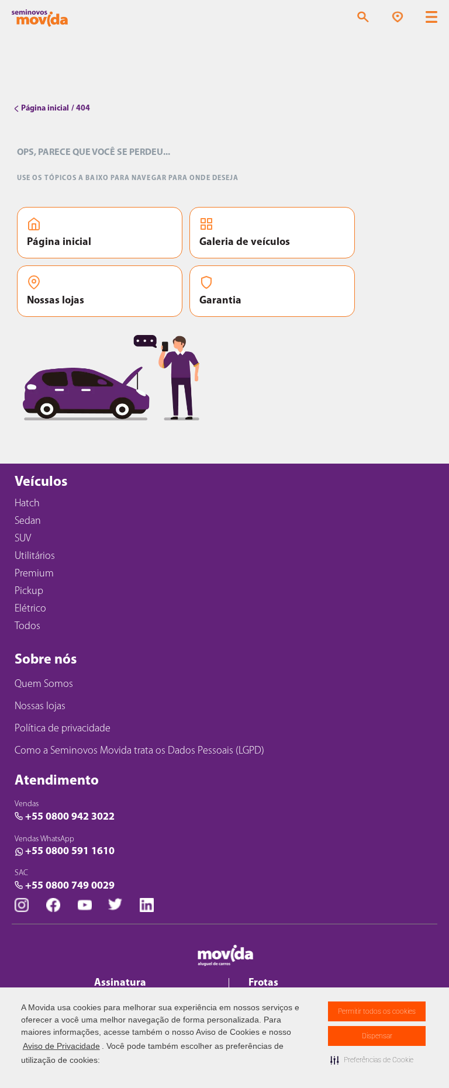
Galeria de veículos (244, 242)
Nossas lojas (55, 301)
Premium (34, 574)
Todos (27, 626)
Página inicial (59, 242)
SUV (23, 539)
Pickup (29, 591)
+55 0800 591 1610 (70, 851)
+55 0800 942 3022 (70, 817)
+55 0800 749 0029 (70, 886)
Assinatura (120, 983)
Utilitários (35, 556)
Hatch (27, 504)
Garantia (220, 301)
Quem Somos (44, 684)
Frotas (263, 983)
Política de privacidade (62, 729)
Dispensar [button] (377, 1036)
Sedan (28, 521)
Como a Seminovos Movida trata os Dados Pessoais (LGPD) (139, 751)
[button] (372, 1060)
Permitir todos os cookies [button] (377, 1011)
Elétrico (30, 609)
